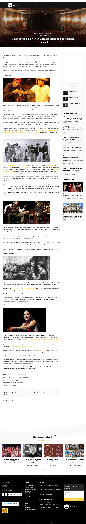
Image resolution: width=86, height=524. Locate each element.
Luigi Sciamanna (19, 380)
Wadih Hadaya (14, 385)
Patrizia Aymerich (73, 97)
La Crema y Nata (6, 380)
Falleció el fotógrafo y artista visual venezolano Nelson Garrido (32, 461)
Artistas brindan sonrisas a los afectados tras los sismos (75, 460)
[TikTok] (14, 494)
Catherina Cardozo (6, 375)
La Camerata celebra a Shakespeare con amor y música (15, 393)
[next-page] (44, 470)
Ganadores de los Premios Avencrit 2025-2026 (11, 460)
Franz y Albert (19, 377)
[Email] (51, 50)
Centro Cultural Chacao (25, 375)
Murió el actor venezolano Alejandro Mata (72, 118)
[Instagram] (54, 1)
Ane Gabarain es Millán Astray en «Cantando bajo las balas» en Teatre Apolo (71, 159)
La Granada (13, 380)
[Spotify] (58, 1)
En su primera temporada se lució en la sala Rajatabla (15, 165)
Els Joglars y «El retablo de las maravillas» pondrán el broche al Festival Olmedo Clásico (72, 197)
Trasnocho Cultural (7, 385)
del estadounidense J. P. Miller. (20, 346)
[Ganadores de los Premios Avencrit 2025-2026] (11, 450)
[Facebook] (52, 1)
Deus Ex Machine (49, 165)
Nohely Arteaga (16, 382)
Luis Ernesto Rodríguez (7, 382)
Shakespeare (22, 382)
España (64, 145)
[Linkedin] (56, 1)
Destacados (35, 33)
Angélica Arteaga (16, 374)
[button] (76, 5)
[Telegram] (60, 1)
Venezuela (46, 35)
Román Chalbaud (35, 352)
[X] (62, 1)
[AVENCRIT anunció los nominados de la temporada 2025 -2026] (53, 450)
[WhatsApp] (45, 50)
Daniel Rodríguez (12, 377)
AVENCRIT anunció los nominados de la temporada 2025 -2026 (53, 461)
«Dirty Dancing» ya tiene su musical (42, 392)
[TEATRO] (12, 5)
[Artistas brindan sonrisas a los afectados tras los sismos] (74, 450)
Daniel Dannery (73, 91)
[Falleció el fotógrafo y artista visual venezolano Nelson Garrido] (32, 450)
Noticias (65, 116)
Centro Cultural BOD (15, 375)
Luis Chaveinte (26, 380)
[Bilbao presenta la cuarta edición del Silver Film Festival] (73, 208)
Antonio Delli (23, 374)
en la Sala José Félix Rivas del (23, 288)
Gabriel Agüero (26, 377)
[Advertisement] (73, 68)
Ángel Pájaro (9, 374)
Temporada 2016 (23, 383)
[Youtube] (64, 1)
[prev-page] (41, 470)
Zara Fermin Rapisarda (74, 103)
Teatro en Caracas (6, 383)
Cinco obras (5, 377)
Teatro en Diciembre (15, 383)
